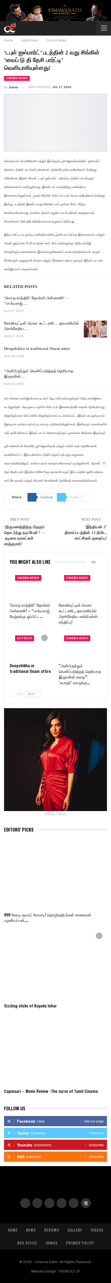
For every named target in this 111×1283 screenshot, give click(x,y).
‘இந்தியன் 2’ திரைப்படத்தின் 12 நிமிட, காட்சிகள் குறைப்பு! (86, 532)
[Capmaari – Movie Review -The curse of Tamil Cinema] (55, 1050)
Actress (24, 638)
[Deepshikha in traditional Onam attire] (95, 354)
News (31, 1230)
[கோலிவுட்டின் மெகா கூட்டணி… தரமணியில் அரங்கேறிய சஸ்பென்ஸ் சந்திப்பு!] (95, 329)
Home (13, 1230)
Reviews (51, 1230)
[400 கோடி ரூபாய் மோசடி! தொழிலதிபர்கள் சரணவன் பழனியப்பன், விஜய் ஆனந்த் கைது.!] (55, 873)
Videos (97, 1230)
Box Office (27, 1243)
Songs (51, 1243)
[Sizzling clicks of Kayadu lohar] (55, 964)
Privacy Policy (80, 1243)
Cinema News (17, 78)
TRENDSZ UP (69, 1271)
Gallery (75, 1230)
